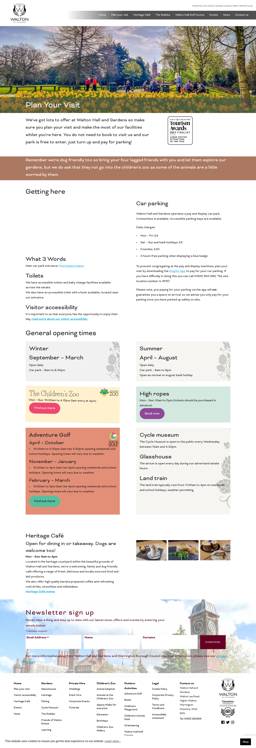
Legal (155, 683)
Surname (149, 637)
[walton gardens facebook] (223, 723)
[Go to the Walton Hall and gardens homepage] (33, 13)
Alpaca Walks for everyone (106, 706)
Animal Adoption (106, 689)
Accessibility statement (159, 716)
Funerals (74, 707)
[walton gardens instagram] (233, 723)
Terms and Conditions (158, 706)
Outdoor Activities (215, 6)
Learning (46, 729)
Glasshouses (48, 689)
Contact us (242, 15)
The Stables (163, 15)
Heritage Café (141, 15)
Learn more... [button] (113, 741)
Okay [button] (246, 741)
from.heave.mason (71, 266)
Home (102, 15)
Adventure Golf (133, 693)
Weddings (74, 689)
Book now (152, 413)
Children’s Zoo (106, 683)
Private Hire (197, 6)
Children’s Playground (130, 708)
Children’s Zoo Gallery (105, 728)
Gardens (227, 6)
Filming (45, 701)
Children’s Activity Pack (134, 717)
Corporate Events (79, 701)
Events (214, 15)
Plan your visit (119, 15)
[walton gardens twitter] (228, 723)
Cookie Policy (159, 689)
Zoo (205, 6)
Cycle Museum (49, 707)
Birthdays (102, 720)
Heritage (46, 695)
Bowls (127, 700)
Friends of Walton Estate (51, 721)
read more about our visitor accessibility (59, 319)
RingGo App (177, 271)
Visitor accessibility (25, 695)
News (226, 15)
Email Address (37, 637)
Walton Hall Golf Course (243, 6)
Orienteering (131, 725)
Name (89, 637)
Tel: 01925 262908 (190, 718)
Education (102, 714)
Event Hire (75, 695)
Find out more (44, 408)
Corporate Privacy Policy (163, 696)
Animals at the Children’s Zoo (105, 696)
